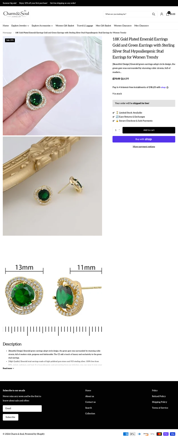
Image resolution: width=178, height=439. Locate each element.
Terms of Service (160, 408)
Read (7, 368)
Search (88, 408)
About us (89, 396)
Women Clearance (123, 25)
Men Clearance (141, 25)
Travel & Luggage (85, 25)
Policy (155, 390)
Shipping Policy (159, 402)
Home (6, 25)
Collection (90, 413)
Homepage (7, 33)
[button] (120, 128)
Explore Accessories (41, 25)
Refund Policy (159, 396)
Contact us (90, 402)
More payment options (144, 146)
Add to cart (148, 130)
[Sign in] (161, 14)
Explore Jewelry (19, 25)
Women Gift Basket (64, 25)
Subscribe (11, 417)
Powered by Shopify (34, 434)
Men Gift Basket (103, 25)
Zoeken (153, 14)
